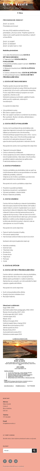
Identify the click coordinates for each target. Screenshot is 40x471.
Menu (21, 13)
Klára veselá (15, 4)
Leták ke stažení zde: (20, 339)
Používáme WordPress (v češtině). (13, 466)
